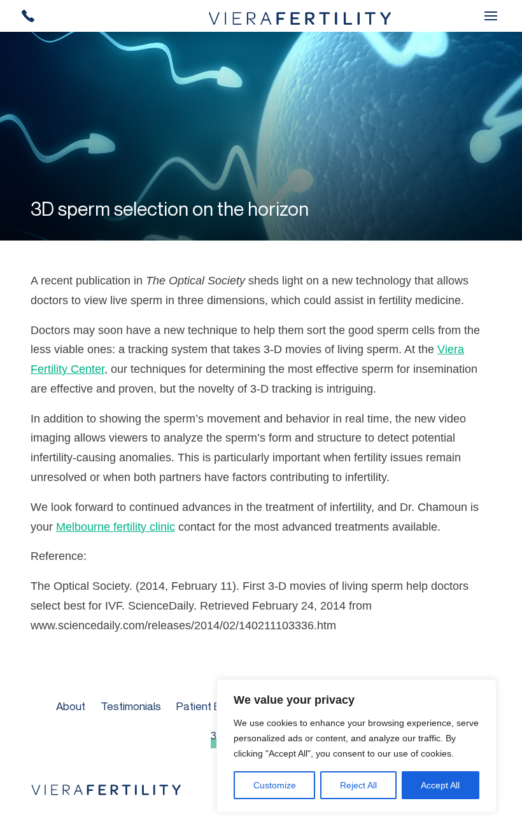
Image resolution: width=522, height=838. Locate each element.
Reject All (358, 785)
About (70, 706)
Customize (274, 785)
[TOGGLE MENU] (491, 16)
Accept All (440, 785)
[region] (356, 746)
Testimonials (131, 706)
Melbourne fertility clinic (115, 526)
